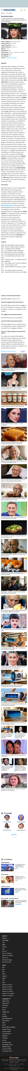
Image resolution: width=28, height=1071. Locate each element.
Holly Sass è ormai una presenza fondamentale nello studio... (21, 901)
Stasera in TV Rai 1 (7, 985)
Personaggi (9, 13)
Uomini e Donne (6, 1029)
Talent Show (5, 1003)
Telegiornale (5, 1012)
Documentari (5, 1020)
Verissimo (5, 1038)
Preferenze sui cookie (12, 1065)
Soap (16, 880)
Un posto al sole (6, 1042)
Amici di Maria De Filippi (8, 1027)
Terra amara (4, 874)
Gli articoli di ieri (6, 962)
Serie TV (4, 951)
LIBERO (2, 1059)
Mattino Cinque (6, 1046)
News (16, 868)
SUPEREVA (17, 1062)
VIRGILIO (6, 1059)
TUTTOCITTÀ (11, 1060)
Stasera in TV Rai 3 (7, 989)
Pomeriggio (5, 940)
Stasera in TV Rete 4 (7, 991)
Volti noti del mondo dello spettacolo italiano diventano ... (21, 890)
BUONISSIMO (11, 1062)
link (10, 56)
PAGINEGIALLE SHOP (19, 1059)
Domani (4, 947)
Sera (3, 942)
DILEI (15, 1060)
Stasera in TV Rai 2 (7, 987)
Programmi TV (6, 999)
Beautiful (4, 1036)
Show (16, 892)
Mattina (4, 938)
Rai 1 (3, 967)
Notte (3, 944)
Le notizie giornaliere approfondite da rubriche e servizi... (20, 866)
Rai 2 (3, 969)
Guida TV (4, 936)
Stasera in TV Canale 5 (8, 993)
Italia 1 (4, 978)
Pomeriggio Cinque (7, 1044)
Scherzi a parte (5, 886)
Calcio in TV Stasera (7, 955)
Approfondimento (7, 1018)
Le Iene (4, 1040)
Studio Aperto (5, 862)
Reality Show (5, 1001)
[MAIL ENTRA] (21, 10)
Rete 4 (4, 974)
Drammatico (18, 904)
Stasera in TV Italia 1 (7, 995)
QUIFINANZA (23, 1060)
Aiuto (19, 1065)
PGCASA (25, 1059)
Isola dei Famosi (6, 1033)
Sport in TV (5, 957)
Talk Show (5, 1005)
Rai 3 (3, 971)
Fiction (4, 1009)
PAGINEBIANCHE (5, 1060)
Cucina (4, 1014)
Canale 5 (4, 976)
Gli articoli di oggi (7, 960)
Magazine (3, 13)
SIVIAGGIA (19, 1060)
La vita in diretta (6, 1049)
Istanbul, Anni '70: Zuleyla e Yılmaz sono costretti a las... (20, 878)
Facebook (7, 57)
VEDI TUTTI (14, 834)
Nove (3, 982)
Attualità (4, 1016)
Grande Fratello (6, 1031)
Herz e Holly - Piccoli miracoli (9, 898)
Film (3, 949)
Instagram (14, 57)
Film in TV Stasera (7, 953)
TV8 (3, 980)
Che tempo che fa (7, 1051)
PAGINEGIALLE (11, 1059)
